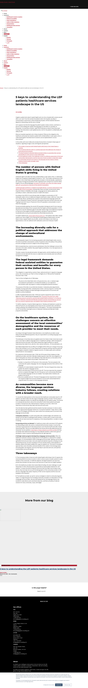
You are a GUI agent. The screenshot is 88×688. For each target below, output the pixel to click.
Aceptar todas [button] (58, 684)
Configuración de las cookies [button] (48, 684)
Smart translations (11, 20)
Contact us (7, 34)
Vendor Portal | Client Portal (7, 2)
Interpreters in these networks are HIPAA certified (44, 430)
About (5, 29)
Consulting (9, 27)
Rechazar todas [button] (67, 684)
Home (5, 13)
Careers (6, 30)
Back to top (44, 601)
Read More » (3, 572)
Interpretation (10, 23)
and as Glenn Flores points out (37, 215)
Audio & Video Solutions (13, 22)
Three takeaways (22, 163)
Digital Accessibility (12, 18)
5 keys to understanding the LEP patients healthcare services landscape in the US (38, 569)
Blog (5, 32)
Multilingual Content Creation (14, 17)
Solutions (6, 15)
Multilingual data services (13, 25)
